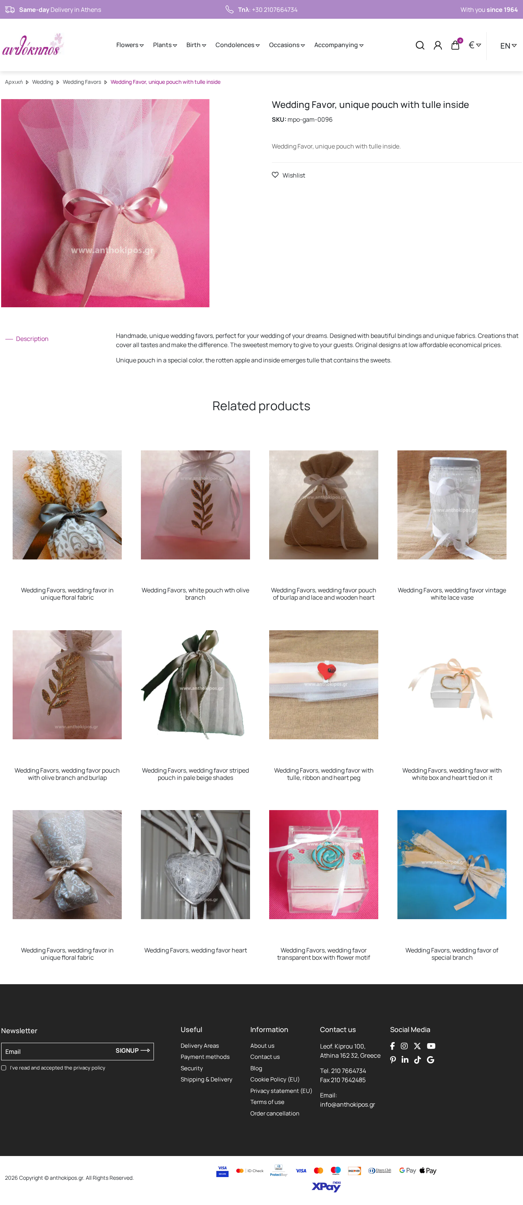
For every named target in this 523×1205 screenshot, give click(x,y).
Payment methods (205, 1057)
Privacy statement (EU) (281, 1091)
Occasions (285, 45)
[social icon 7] (417, 1060)
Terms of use (267, 1102)
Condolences (235, 45)
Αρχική (14, 81)
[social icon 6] (405, 1060)
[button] (288, 175)
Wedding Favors (82, 81)
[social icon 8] (430, 1060)
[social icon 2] (404, 1046)
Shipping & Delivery (206, 1079)
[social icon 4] (431, 1046)
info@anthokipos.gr (347, 1104)
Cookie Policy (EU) (275, 1079)
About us (262, 1046)
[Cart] (455, 45)
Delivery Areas (200, 1046)
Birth (194, 45)
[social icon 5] (393, 1060)
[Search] (420, 45)
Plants (163, 45)
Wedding (42, 81)
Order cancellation (274, 1113)
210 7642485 (348, 1080)
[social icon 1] (392, 1046)
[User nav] (438, 45)
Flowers (127, 45)
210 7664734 (348, 1070)
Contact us (265, 1057)
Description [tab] (32, 338)
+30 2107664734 (274, 9)
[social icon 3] (417, 1046)
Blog (256, 1068)
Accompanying (336, 45)
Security (192, 1068)
